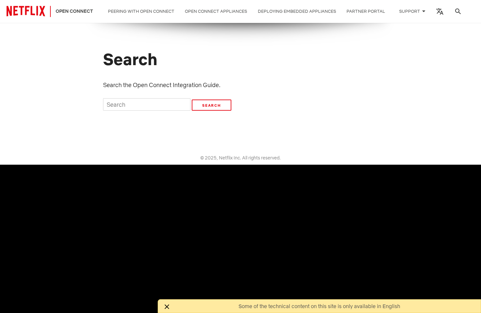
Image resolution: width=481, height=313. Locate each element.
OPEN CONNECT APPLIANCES (216, 11)
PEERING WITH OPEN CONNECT (141, 11)
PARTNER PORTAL (366, 11)
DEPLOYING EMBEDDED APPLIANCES (297, 11)
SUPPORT (409, 11)
